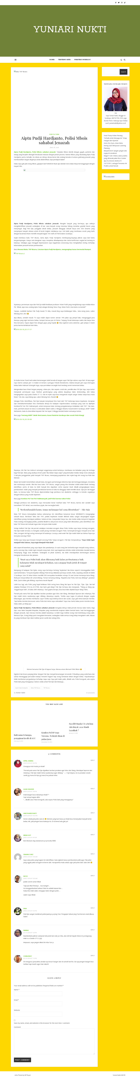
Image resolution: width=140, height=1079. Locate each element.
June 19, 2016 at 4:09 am (30, 837)
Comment (17, 1027)
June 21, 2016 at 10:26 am (30, 878)
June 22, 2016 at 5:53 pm (30, 911)
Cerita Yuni (54, 134)
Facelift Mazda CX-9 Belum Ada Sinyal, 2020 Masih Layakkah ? (81, 727)
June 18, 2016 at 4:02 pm (30, 763)
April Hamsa (28, 761)
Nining (26, 930)
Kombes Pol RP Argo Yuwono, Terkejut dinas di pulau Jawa (53, 735)
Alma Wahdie (28, 789)
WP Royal (27, 1075)
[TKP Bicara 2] (54, 277)
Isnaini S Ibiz (28, 854)
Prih (25, 908)
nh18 (25, 876)
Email (16, 1000)
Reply (93, 760)
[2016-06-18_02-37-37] (54, 352)
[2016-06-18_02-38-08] (54, 442)
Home (52, 60)
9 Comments (90, 693)
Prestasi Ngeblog (82, 60)
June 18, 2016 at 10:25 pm (30, 815)
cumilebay (27, 956)
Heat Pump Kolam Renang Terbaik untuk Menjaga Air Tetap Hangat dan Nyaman (115, 138)
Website (17, 1010)
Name (16, 990)
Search (123, 72)
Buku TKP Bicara (35, 688)
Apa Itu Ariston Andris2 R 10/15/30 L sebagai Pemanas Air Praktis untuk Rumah (115, 163)
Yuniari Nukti (70, 30)
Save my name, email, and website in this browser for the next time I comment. (42, 1023)
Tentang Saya (64, 60)
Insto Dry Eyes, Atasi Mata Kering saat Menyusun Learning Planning (115, 145)
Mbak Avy (27, 835)
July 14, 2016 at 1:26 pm (30, 932)
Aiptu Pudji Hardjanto (21, 688)
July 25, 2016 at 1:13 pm (30, 958)
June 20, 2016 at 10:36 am (30, 856)
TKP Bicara (46, 688)
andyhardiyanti (30, 813)
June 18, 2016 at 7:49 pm (30, 791)
